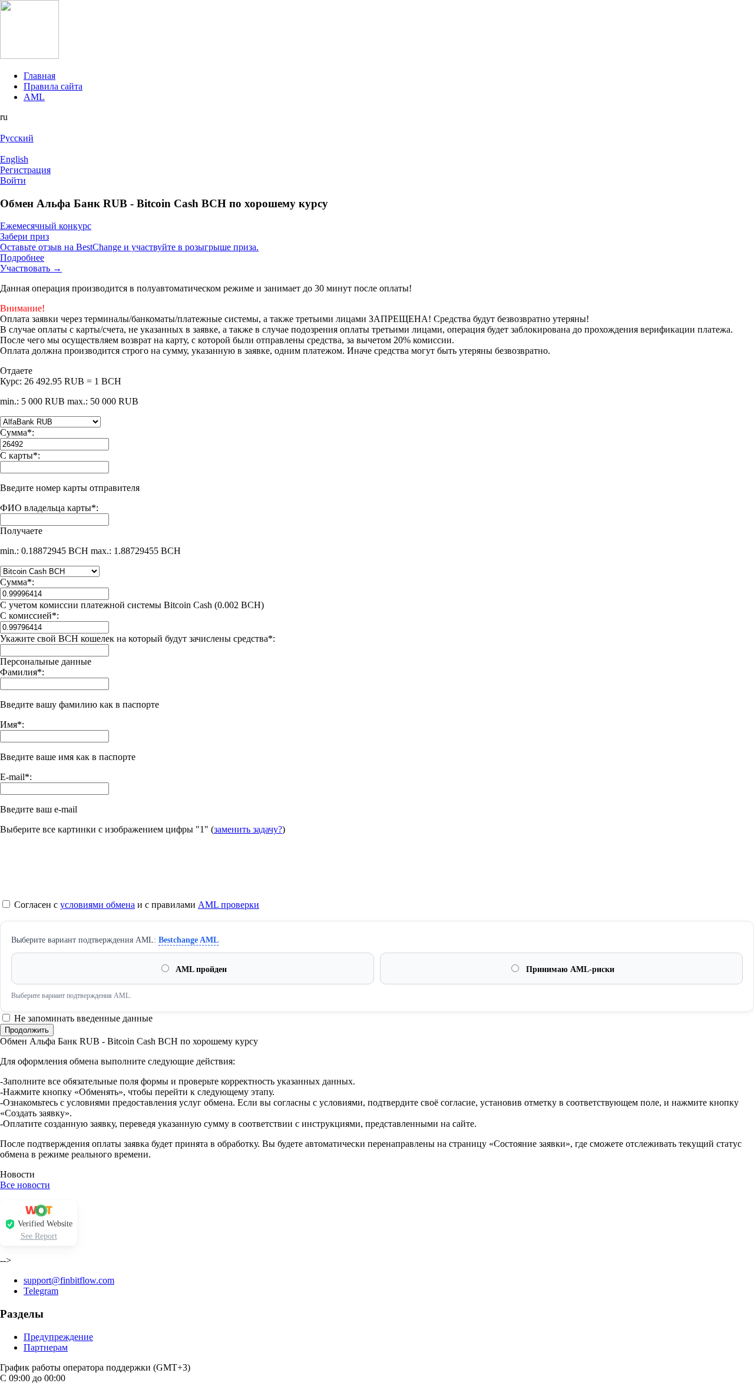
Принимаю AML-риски (569, 969)
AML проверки (228, 905)
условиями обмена (97, 905)
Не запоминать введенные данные (82, 1018)
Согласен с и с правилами (135, 905)
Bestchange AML (188, 940)
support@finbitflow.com (69, 1280)
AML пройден (200, 969)
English (14, 159)
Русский (17, 138)
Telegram (41, 1291)
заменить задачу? (248, 829)
